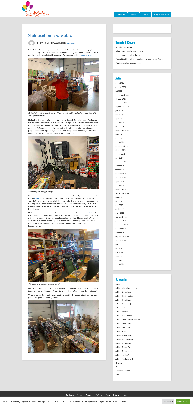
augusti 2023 (120, 87)
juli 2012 (118, 197)
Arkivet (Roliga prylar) (124, 351)
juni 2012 (119, 201)
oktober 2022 (120, 99)
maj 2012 (119, 205)
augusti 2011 (120, 240)
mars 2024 (119, 83)
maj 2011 (119, 252)
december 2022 (122, 95)
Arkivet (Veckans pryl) (124, 359)
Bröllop (99, 395)
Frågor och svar (161, 15)
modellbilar (88, 213)
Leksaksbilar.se (86, 55)
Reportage (70, 43)
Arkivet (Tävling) (122, 355)
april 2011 (119, 256)
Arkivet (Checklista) (123, 292)
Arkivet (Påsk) (121, 331)
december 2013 (122, 174)
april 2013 (119, 181)
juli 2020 (118, 134)
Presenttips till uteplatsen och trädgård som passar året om (140, 59)
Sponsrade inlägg (122, 371)
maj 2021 (119, 115)
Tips (117, 375)
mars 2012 (119, 213)
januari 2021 (120, 126)
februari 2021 (121, 122)
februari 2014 (121, 170)
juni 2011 (119, 248)
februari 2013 (121, 185)
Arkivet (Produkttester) (124, 339)
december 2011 (121, 225)
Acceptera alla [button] (182, 401)
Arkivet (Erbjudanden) (124, 296)
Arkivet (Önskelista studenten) (127, 320)
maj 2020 (119, 138)
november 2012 (122, 189)
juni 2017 (119, 158)
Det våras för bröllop (123, 47)
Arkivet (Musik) (121, 312)
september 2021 (122, 107)
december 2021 (122, 103)
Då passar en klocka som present (129, 51)
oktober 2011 (120, 233)
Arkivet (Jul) (120, 308)
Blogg (133, 15)
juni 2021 (119, 111)
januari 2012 (120, 221)
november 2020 (122, 130)
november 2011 (121, 229)
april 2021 (119, 118)
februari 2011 (120, 264)
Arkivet (118, 284)
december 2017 (122, 154)
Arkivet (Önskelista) (123, 323)
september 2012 (122, 193)
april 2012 (119, 209)
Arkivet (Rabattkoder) (124, 343)
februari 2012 (121, 217)
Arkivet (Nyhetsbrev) (123, 316)
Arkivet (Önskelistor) (123, 327)
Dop (108, 395)
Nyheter (118, 363)
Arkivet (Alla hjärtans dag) (126, 288)
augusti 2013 (120, 178)
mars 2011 (119, 260)
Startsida (121, 15)
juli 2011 (118, 244)
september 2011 (122, 237)
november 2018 (122, 146)
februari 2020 (121, 142)
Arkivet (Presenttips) (123, 335)
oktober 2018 (120, 150)
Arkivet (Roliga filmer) (124, 347)
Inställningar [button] (168, 401)
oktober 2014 (120, 166)
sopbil (36, 198)
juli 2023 (118, 91)
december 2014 (122, 162)
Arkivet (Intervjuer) (123, 304)
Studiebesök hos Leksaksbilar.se (50, 35)
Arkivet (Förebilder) (123, 300)
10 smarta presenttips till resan (128, 55)
